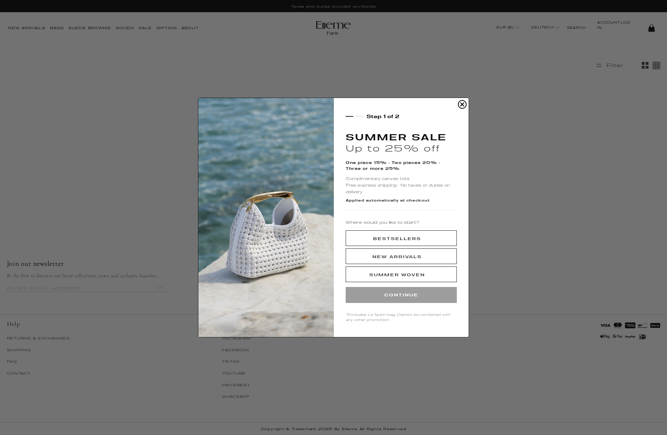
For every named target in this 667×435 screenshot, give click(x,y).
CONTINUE (401, 294)
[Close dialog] (462, 104)
